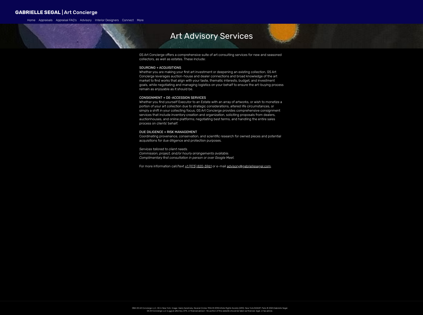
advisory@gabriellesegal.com (249, 166)
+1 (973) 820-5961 (198, 166)
